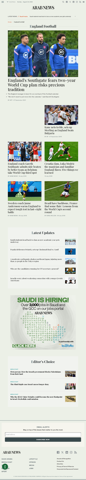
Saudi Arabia (24, 16)
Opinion (32, 462)
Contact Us (60, 461)
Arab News (12, 2)
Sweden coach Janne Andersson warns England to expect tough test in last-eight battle (24, 207)
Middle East (14, 369)
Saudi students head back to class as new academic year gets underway (50, 16)
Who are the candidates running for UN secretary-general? (34, 269)
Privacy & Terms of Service (65, 466)
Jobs (31, 468)
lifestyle (33, 459)
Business (5, 468)
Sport (4, 471)
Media (31, 465)
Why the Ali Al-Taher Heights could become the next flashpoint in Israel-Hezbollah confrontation (36, 398)
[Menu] (3, 2)
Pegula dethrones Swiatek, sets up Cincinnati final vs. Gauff (34, 249)
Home (10, 22)
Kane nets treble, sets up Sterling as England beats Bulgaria (59, 130)
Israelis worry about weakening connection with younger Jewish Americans (36, 279)
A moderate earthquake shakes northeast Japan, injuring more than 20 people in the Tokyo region (36, 260)
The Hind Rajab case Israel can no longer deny (29, 384)
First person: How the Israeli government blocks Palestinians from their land (35, 373)
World (4, 465)
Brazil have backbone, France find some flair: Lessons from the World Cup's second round (61, 207)
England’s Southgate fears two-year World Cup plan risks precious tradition (42, 84)
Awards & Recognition (64, 458)
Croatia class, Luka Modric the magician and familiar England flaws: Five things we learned (61, 168)
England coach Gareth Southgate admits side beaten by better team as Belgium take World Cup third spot (24, 168)
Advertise (60, 464)
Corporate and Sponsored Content (67, 469)
